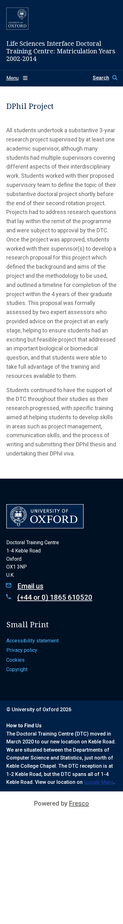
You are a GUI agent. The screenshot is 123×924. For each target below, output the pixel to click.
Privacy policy (21, 650)
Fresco (79, 803)
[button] (105, 78)
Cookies (15, 660)
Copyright (16, 669)
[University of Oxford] (17, 19)
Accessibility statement (32, 641)
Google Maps (99, 782)
